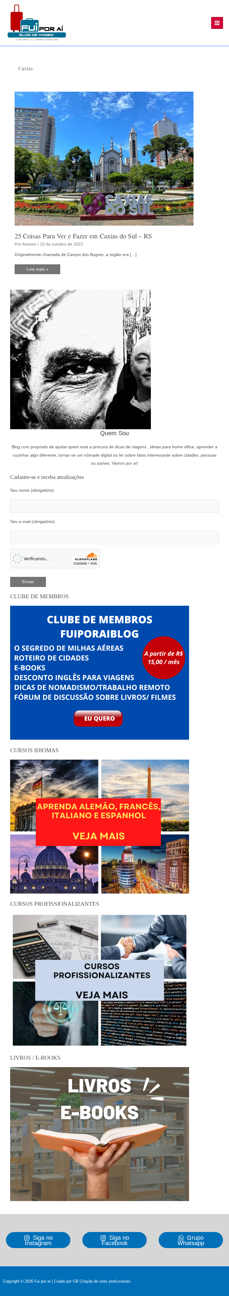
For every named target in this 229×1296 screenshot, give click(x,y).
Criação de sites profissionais (105, 1281)
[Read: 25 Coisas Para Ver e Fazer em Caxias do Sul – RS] (104, 158)
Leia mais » (37, 270)
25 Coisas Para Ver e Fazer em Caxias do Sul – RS (83, 235)
